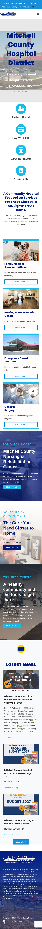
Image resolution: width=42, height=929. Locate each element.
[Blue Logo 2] (8, 13)
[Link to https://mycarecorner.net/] (21, 109)
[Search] (33, 7)
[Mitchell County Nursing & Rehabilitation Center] (21, 804)
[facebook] (1, 1)
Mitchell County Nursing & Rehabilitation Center (19, 822)
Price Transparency (16, 921)
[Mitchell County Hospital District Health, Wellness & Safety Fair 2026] (21, 680)
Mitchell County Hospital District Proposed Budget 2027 (18, 773)
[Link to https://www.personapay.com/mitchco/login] (21, 129)
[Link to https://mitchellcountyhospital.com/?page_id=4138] (21, 171)
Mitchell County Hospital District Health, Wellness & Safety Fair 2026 (19, 699)
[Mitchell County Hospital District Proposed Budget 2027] (21, 754)
